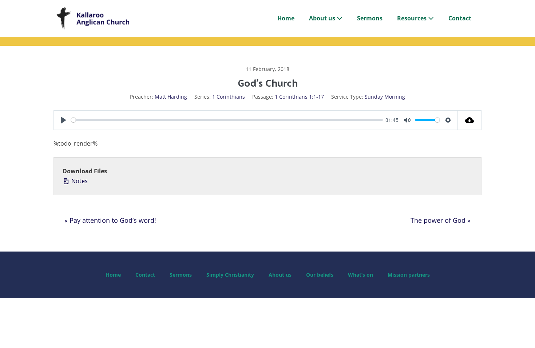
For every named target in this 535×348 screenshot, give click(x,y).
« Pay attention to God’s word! (110, 220)
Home (285, 18)
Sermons (370, 18)
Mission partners (409, 274)
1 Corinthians (228, 96)
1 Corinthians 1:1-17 (299, 96)
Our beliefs (319, 274)
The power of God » (441, 220)
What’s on (360, 274)
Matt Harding (171, 96)
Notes (79, 181)
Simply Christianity (230, 274)
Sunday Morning (385, 96)
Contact (459, 18)
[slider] (227, 119)
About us (323, 18)
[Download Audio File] (470, 120)
